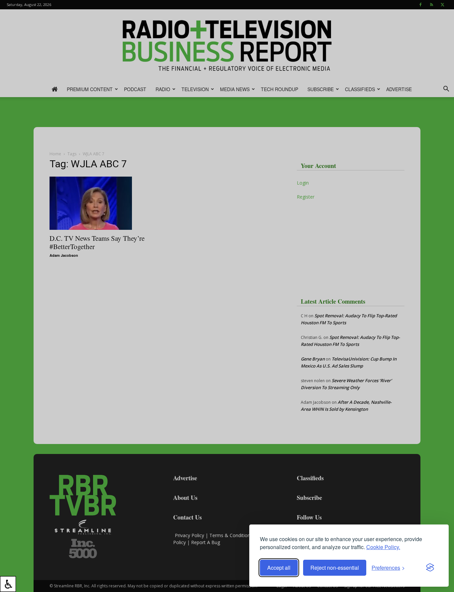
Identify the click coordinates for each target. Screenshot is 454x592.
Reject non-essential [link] (334, 567)
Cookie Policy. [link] (383, 547)
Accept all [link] (278, 567)
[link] (8, 584)
